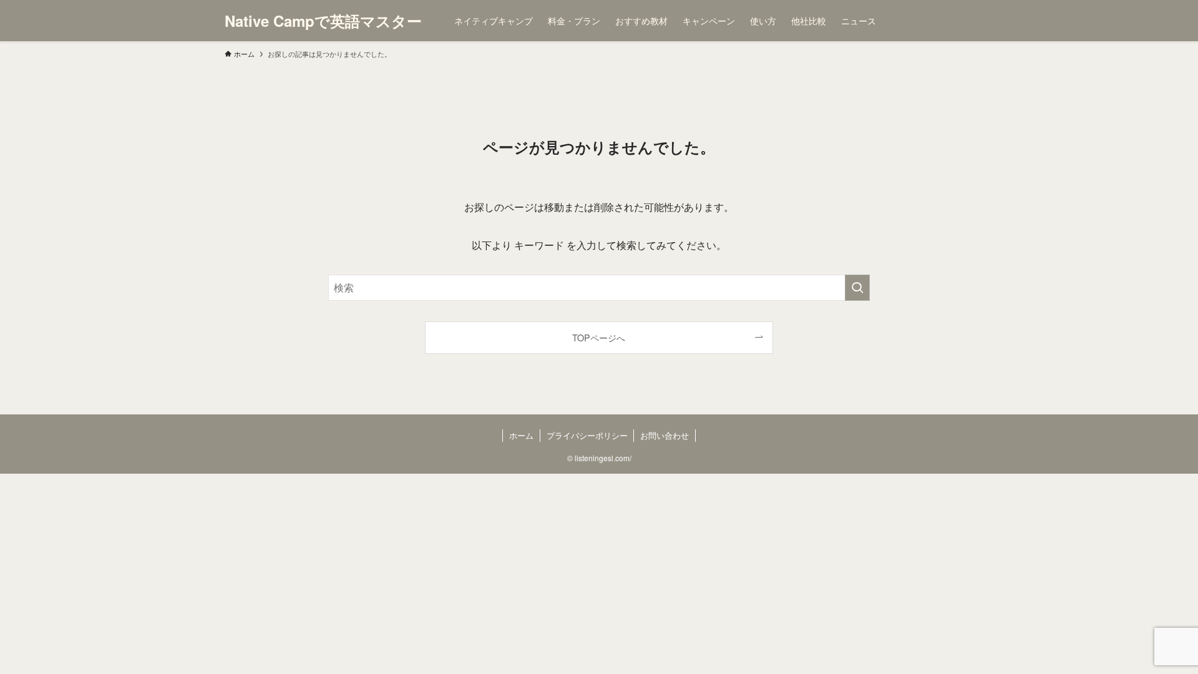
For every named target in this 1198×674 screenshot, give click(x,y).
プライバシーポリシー (587, 435)
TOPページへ (598, 337)
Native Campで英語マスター (323, 20)
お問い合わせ (664, 435)
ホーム (521, 435)
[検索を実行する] (857, 288)
